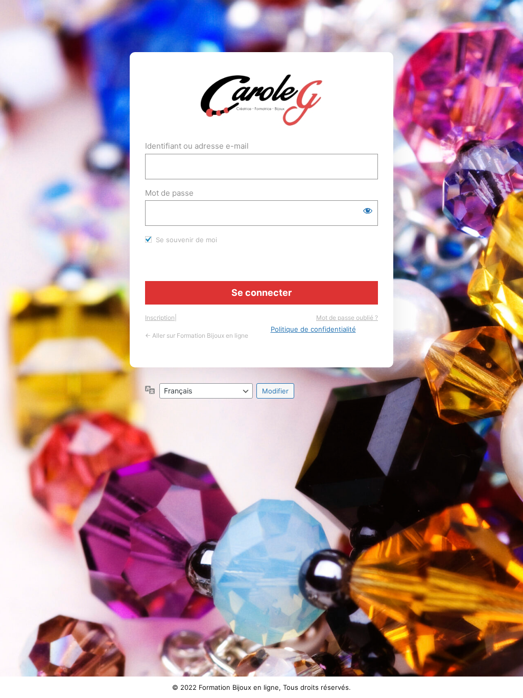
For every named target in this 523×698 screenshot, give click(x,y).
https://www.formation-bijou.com (262, 100)
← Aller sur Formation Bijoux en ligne (196, 335)
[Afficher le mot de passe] (368, 210)
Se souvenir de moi (186, 240)
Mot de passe (169, 193)
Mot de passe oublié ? (347, 317)
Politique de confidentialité (313, 329)
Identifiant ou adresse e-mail (197, 146)
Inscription (160, 317)
